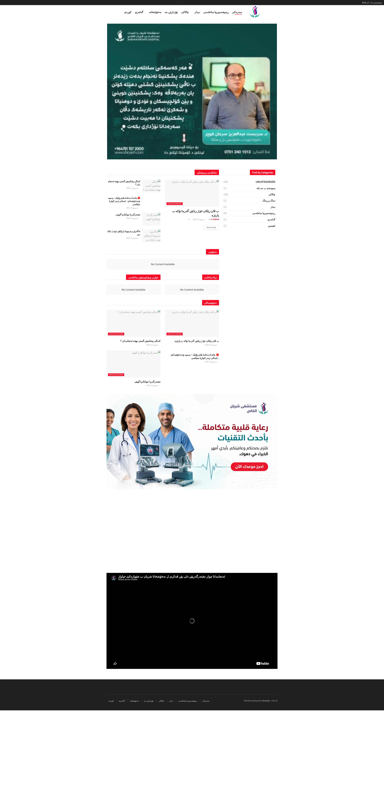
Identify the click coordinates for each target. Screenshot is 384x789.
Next (281, 91)
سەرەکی (237, 12)
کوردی (127, 12)
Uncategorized (174, 282)
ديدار (197, 12)
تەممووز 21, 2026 (132, 266)
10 (176, 161)
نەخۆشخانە (155, 12)
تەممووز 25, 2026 (199, 298)
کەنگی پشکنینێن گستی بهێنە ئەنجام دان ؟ (140, 419)
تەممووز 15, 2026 (132, 297)
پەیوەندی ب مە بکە (265, 266)
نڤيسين (271, 304)
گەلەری (139, 12)
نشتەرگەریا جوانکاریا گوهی (128, 293)
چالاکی (185, 12)
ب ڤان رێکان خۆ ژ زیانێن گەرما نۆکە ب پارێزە (195, 291)
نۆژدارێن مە (171, 12)
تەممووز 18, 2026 (132, 286)
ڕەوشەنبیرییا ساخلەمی (216, 12)
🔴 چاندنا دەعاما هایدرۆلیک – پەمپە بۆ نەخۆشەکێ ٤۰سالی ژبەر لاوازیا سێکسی (124, 279)
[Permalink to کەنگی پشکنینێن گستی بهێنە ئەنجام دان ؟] (192, 91)
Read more (211, 306)
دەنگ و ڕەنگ (268, 279)
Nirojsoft (266, 779)
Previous (103, 91)
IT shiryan (215, 298)
